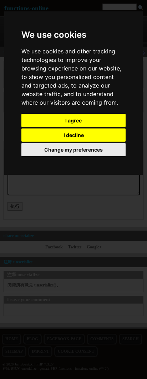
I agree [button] (73, 120)
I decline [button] (74, 135)
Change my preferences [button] (73, 150)
